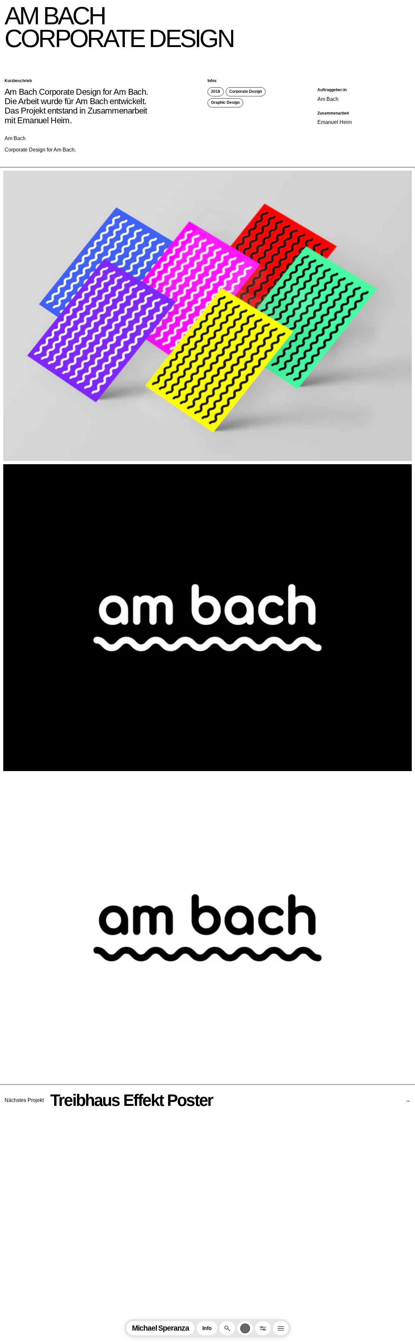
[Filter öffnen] (263, 1328)
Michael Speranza (160, 1328)
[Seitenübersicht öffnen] (281, 1328)
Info (207, 1328)
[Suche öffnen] (227, 1328)
